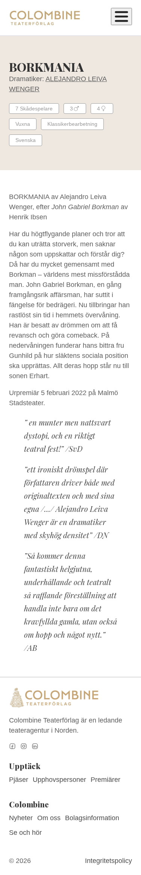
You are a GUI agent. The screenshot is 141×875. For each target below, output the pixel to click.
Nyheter (21, 818)
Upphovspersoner (59, 779)
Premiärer (105, 779)
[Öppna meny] (121, 16)
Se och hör (25, 832)
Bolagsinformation (92, 818)
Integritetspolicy (108, 860)
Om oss (49, 818)
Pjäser (18, 779)
